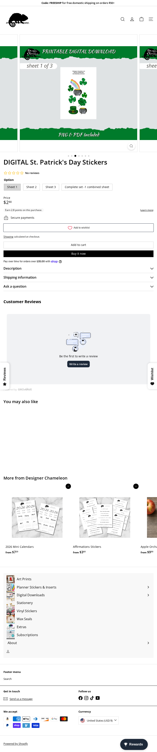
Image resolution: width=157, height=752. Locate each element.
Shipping (8, 236)
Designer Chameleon (46, 478)
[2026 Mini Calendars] (37, 521)
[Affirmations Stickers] (104, 521)
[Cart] (141, 19)
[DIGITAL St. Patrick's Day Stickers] (29, 437)
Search (7, 679)
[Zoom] (131, 146)
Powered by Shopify (15, 743)
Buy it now (78, 254)
